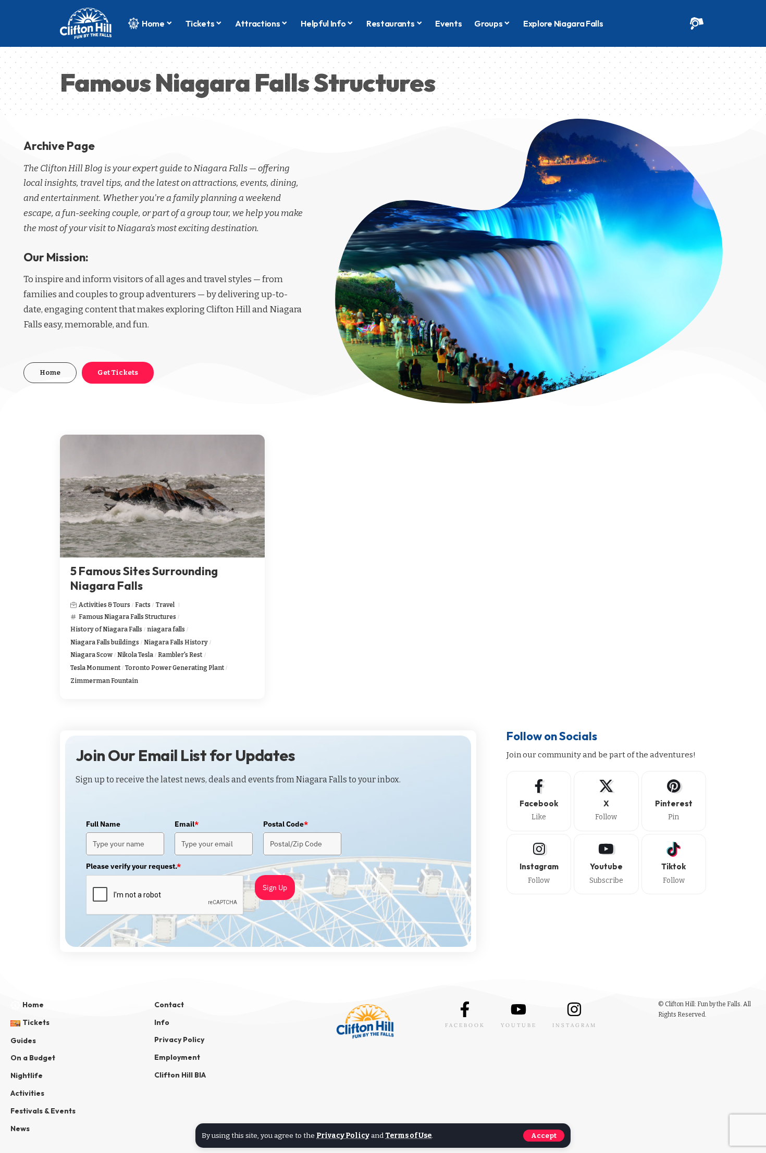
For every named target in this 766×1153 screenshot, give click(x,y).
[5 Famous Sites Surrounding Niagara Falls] (162, 496)
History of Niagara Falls (106, 629)
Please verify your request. (133, 866)
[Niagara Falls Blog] (86, 23)
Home (50, 372)
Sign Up (275, 887)
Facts (143, 605)
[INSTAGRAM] (574, 1009)
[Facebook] (538, 801)
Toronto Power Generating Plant (174, 667)
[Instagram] (538, 864)
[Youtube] (606, 864)
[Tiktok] (673, 864)
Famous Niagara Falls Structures (127, 616)
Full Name (103, 824)
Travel (165, 605)
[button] (543, 1136)
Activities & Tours (104, 605)
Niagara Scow (91, 654)
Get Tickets (117, 372)
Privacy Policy (342, 1135)
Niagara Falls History (176, 642)
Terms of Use (408, 1135)
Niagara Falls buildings (104, 642)
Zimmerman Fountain (104, 681)
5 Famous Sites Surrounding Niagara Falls (144, 578)
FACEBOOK (465, 1025)
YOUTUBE (519, 1025)
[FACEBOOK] (465, 1009)
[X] (606, 801)
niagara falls (166, 629)
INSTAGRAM (574, 1025)
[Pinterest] (673, 801)
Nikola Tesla (135, 654)
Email (187, 824)
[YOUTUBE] (518, 1009)
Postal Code (285, 824)
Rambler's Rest (180, 654)
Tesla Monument (95, 667)
